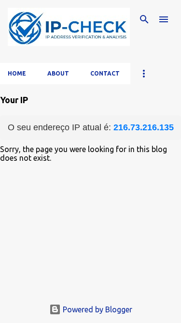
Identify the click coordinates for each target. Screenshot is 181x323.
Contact (105, 73)
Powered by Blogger (96, 309)
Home (17, 73)
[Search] (144, 19)
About (58, 73)
